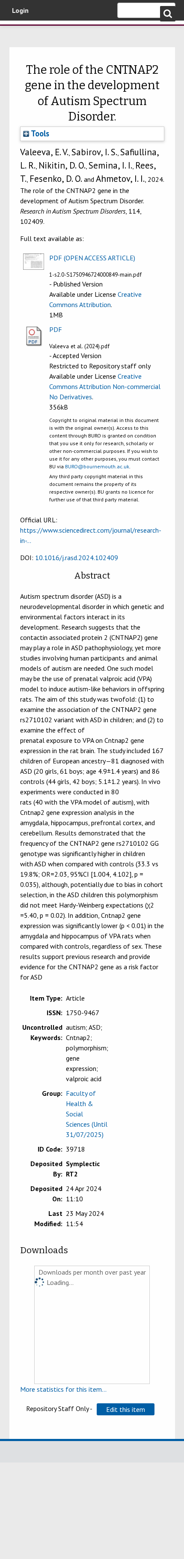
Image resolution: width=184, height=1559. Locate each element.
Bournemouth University (19, 32)
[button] (125, 1409)
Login (20, 10)
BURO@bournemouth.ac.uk (97, 466)
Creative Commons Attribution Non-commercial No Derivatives (104, 386)
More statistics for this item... (63, 1389)
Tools (39, 133)
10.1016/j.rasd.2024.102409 (76, 557)
